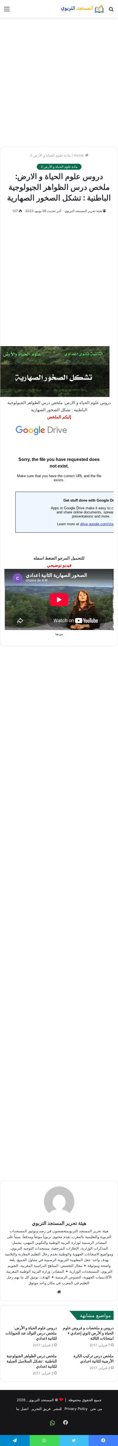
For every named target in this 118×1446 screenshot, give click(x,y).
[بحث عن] (111, 11)
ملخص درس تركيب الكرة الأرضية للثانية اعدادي (94, 1358)
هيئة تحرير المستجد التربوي (83, 211)
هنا (56, 634)
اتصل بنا (22, 1408)
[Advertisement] (59, 82)
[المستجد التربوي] (82, 9)
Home (79, 155)
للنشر (57, 1408)
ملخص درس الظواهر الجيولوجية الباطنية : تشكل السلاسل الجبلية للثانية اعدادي (32, 1361)
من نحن (96, 1408)
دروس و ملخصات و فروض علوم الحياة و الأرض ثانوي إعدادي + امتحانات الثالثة (88, 1333)
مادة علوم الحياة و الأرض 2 (50, 155)
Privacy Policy (76, 1408)
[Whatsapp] (52, 1423)
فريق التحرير (40, 1408)
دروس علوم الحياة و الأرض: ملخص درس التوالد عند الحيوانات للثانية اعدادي (31, 1333)
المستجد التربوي (41, 1400)
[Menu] (7, 11)
